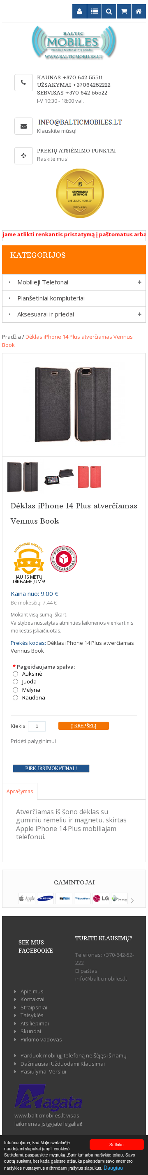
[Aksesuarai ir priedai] (8, 314)
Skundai (31, 1031)
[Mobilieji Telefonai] (8, 282)
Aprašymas (20, 791)
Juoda (29, 681)
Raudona (33, 697)
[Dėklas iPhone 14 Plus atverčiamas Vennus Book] (74, 404)
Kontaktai (32, 999)
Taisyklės (32, 1015)
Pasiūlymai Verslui (43, 1071)
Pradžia (11, 336)
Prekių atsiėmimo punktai (76, 151)
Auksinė (32, 673)
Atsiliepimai (35, 1023)
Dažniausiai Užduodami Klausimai (63, 1063)
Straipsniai (34, 1007)
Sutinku (116, 1144)
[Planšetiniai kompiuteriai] (8, 298)
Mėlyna (31, 690)
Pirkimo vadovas (41, 1039)
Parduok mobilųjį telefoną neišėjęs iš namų (74, 1055)
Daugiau (113, 1167)
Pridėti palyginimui (33, 741)
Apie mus (32, 991)
